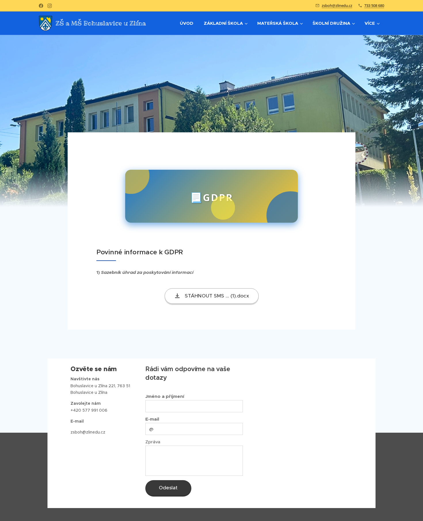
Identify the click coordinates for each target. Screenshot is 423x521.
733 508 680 (374, 5)
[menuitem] (187, 23)
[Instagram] (49, 6)
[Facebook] (41, 6)
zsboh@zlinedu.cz (337, 5)
